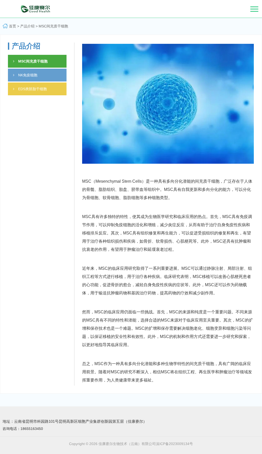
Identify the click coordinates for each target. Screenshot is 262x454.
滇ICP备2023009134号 (174, 444)
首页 (12, 26)
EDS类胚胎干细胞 (32, 89)
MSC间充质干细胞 (53, 26)
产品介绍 (27, 26)
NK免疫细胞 (27, 75)
